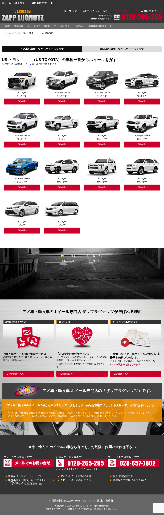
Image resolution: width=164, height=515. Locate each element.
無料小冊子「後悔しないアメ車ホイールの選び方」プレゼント (31, 481)
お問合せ (80, 26)
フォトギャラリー (63, 26)
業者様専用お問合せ (99, 26)
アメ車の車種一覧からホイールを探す (42, 49)
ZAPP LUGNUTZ (80, 506)
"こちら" (27, 63)
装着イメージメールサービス (24, 476)
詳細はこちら (69, 373)
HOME (7, 26)
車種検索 (18, 26)
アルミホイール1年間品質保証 (25, 484)
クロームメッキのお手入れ (75, 480)
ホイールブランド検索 (38, 26)
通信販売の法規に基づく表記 (129, 480)
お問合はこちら (16, 373)
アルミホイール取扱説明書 (75, 476)
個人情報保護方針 (123, 476)
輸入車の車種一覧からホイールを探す (122, 49)
